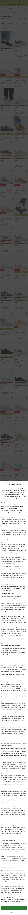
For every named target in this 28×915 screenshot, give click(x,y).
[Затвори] (26, 483)
